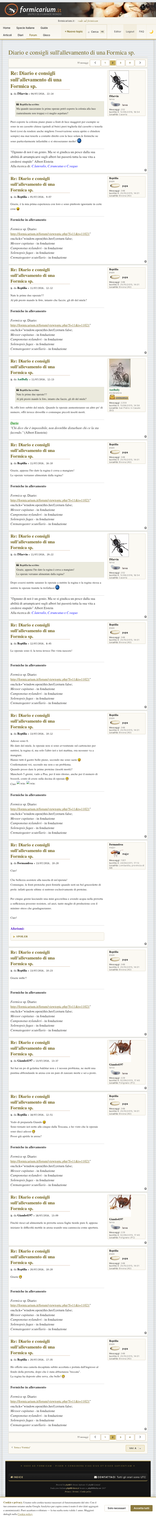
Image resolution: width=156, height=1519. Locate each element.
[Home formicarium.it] (78, 9)
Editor (117, 31)
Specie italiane (25, 27)
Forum (33, 35)
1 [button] (105, 62)
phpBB (68, 1484)
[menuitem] (104, 1477)
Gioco (46, 35)
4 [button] (130, 62)
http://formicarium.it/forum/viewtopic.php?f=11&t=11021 (50, 233)
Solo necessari (117, 1508)
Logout (130, 31)
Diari (20, 35)
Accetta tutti (141, 1508)
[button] (95, 63)
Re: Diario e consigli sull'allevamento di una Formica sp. (36, 79)
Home (6, 27)
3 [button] (120, 62)
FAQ (141, 31)
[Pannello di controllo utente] (109, 31)
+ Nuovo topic (74, 31)
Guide (44, 27)
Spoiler (22, 936)
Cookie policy (25, 1514)
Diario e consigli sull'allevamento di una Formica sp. (71, 52)
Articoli (7, 35)
